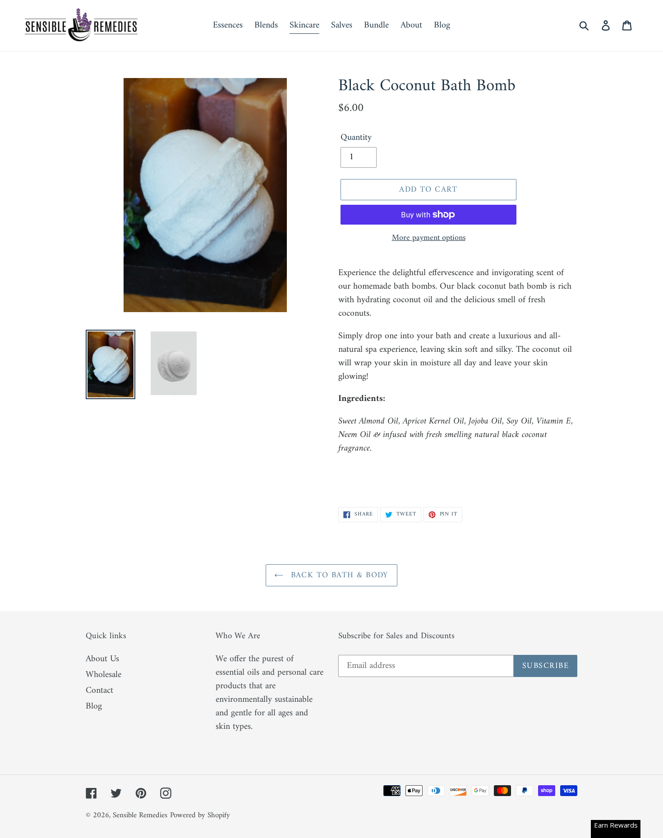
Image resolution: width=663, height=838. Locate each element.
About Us (102, 659)
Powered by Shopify (200, 815)
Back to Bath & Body (338, 575)
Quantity (356, 138)
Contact (99, 691)
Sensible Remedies (140, 815)
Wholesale (103, 675)
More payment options (428, 238)
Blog (94, 706)
